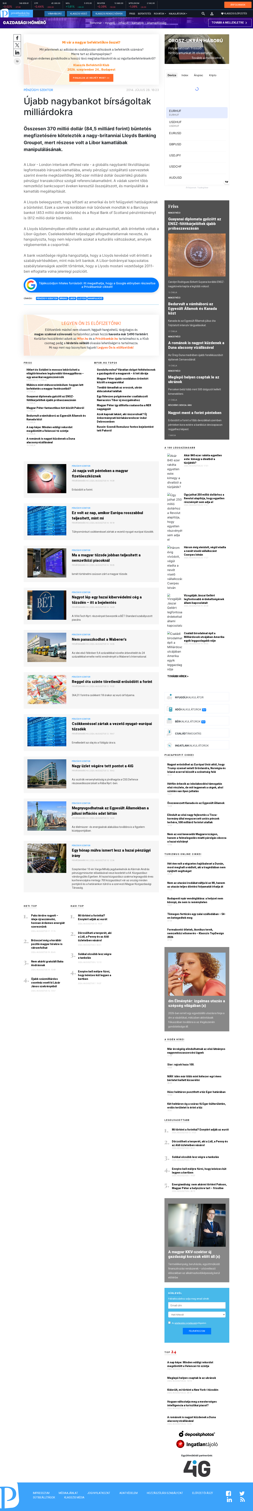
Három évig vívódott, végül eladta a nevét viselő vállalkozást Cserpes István (205, 551)
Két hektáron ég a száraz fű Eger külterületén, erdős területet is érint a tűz (196, 1105)
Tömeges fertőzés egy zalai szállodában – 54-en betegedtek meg (196, 916)
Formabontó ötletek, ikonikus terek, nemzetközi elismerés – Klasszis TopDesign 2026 (195, 933)
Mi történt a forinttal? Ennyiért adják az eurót (92, 917)
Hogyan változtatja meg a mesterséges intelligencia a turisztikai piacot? (192, 1403)
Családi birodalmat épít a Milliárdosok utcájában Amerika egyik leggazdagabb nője (204, 637)
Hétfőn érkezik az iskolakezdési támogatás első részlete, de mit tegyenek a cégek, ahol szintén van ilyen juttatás (195, 787)
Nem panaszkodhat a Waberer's (99, 639)
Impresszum (41, 1493)
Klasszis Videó (78, 13)
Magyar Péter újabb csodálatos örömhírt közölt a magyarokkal (122, 380)
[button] (212, 13)
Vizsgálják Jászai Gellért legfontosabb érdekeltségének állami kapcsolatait (204, 599)
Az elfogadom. (189, 1323)
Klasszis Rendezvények (109, 13)
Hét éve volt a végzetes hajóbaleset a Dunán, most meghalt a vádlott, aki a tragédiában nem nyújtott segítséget (196, 867)
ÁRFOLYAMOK (237, 4)
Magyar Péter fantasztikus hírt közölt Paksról (55, 407)
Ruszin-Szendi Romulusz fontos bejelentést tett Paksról (125, 428)
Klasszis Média (74, 1497)
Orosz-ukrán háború (195, 40)
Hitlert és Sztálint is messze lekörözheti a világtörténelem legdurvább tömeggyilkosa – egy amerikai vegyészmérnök (55, 373)
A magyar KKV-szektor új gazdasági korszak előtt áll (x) (194, 1254)
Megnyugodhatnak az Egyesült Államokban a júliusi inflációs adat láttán (110, 811)
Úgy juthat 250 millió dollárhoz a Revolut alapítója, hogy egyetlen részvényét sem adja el (204, 498)
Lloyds (82, 298)
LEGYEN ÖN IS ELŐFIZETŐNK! (91, 323)
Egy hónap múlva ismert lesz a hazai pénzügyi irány (111, 853)
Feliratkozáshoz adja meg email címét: (188, 1298)
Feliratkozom (197, 1331)
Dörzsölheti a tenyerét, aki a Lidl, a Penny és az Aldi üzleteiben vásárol (94, 936)
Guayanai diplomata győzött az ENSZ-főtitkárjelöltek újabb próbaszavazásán (51, 398)
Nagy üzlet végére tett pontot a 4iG (102, 766)
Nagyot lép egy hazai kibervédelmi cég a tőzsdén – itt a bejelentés (107, 600)
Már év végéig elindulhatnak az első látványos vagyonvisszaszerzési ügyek (196, 1050)
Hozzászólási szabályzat (165, 1493)
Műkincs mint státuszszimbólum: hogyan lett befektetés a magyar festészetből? (54, 386)
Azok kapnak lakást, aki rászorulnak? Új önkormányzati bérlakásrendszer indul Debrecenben (122, 418)
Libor (72, 298)
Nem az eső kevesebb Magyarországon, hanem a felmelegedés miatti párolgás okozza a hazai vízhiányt (196, 838)
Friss (132, 13)
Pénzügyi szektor (38, 90)
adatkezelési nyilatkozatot (186, 1323)
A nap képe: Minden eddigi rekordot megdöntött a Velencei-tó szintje (49, 429)
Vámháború (55, 13)
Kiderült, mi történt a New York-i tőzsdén (193, 1389)
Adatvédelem (128, 1493)
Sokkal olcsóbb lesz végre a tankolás (94, 956)
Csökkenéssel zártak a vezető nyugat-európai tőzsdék (112, 726)
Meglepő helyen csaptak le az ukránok (193, 379)
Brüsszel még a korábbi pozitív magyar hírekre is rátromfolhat (46, 944)
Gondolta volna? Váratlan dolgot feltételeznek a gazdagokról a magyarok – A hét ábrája (126, 371)
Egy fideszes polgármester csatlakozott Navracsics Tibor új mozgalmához (122, 398)
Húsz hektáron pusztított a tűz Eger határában (196, 1091)
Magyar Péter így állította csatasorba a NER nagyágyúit (124, 407)
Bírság (63, 298)
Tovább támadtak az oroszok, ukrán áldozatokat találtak (119, 389)
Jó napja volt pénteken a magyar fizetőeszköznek (100, 473)
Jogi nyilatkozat (98, 1493)
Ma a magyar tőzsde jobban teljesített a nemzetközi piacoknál (106, 558)
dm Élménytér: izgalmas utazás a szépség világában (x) (196, 1003)
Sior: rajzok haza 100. (180, 1064)
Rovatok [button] (159, 13)
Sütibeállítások (44, 1497)
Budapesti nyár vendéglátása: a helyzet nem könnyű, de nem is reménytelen (195, 900)
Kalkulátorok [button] (177, 13)
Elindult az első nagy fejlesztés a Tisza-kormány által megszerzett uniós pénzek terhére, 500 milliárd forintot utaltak (193, 818)
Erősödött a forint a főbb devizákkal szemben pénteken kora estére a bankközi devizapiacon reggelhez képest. (195, 425)
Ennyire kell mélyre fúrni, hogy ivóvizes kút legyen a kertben (94, 975)
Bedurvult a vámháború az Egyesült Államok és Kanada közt (56, 417)
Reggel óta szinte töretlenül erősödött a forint (112, 681)
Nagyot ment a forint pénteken (195, 413)
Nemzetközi (174, 213)
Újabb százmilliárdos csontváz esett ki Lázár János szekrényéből (45, 982)
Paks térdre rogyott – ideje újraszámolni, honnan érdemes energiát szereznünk (48, 921)
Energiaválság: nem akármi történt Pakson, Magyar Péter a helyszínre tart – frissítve (199, 1186)
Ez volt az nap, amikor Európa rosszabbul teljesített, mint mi (107, 515)
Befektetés (144, 13)
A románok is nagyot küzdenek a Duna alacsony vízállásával (50, 440)
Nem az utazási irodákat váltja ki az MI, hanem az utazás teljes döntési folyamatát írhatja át (196, 884)
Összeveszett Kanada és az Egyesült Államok (195, 803)
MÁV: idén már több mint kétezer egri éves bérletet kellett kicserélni (194, 1078)
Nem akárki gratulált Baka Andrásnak (47, 963)
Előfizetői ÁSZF (202, 1493)
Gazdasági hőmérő (24, 22)
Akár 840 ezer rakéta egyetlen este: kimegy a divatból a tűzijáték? (203, 459)
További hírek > (178, 676)
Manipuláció (95, 298)
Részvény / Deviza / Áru (180, 405)
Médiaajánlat (68, 1493)
